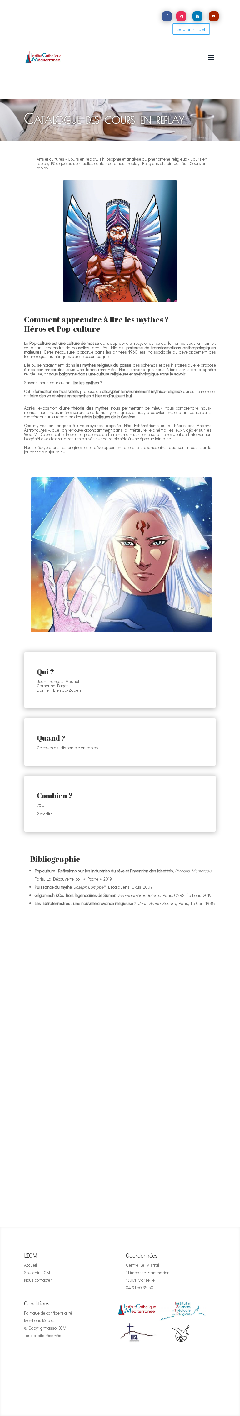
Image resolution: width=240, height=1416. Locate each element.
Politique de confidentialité (48, 1313)
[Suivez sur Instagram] (181, 16)
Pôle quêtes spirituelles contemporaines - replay (95, 163)
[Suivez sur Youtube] (214, 16)
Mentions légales (40, 1320)
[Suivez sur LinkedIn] (197, 16)
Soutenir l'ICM (191, 29)
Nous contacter (38, 1280)
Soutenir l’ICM (37, 1272)
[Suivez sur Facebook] (167, 16)
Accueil (30, 1265)
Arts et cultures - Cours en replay (67, 159)
